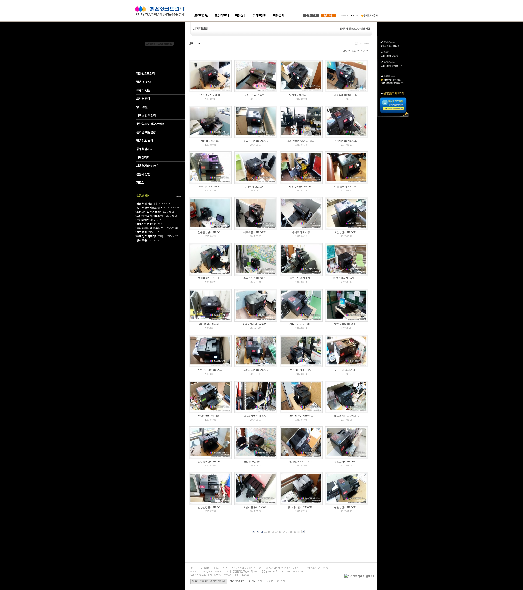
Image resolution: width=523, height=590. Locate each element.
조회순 (355, 50)
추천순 (364, 50)
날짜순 (346, 50)
